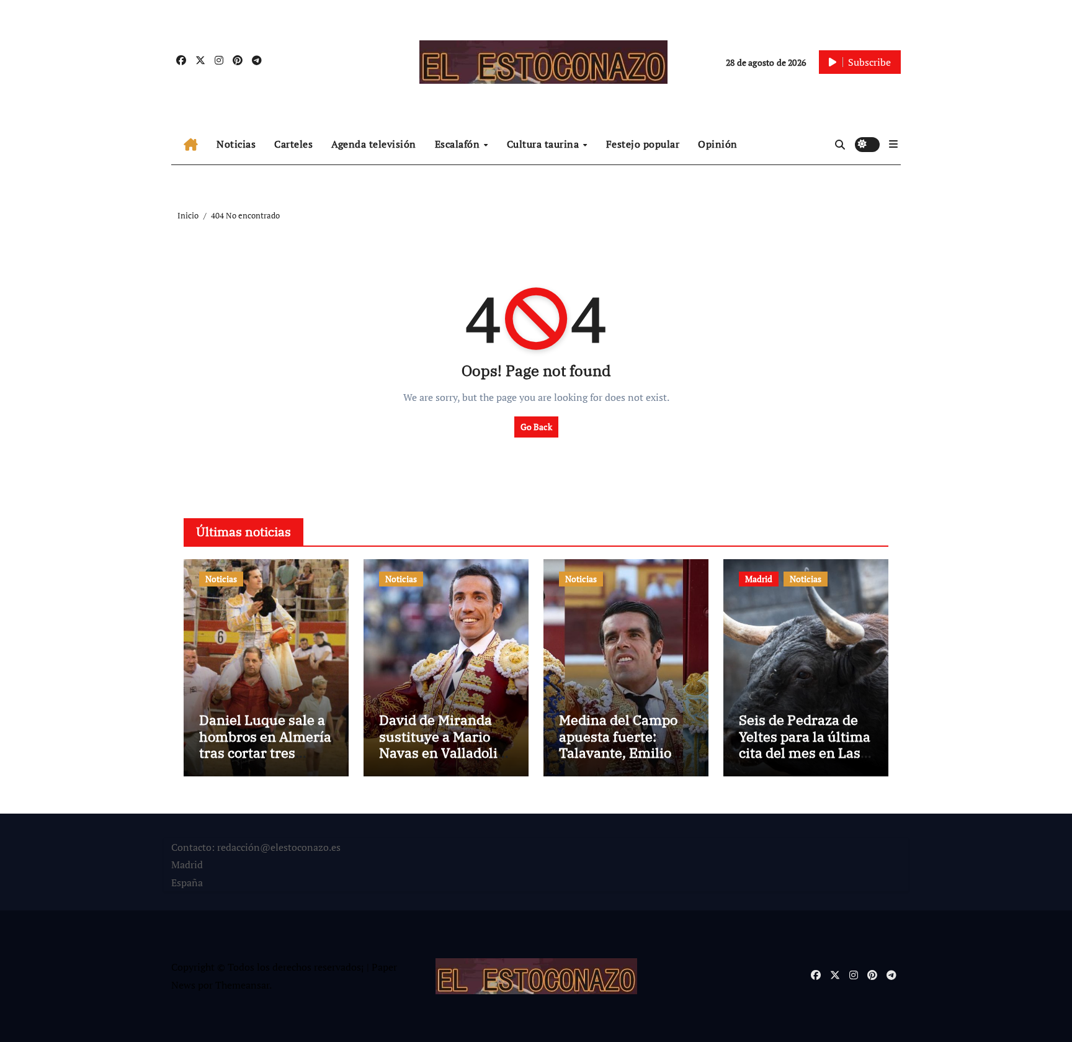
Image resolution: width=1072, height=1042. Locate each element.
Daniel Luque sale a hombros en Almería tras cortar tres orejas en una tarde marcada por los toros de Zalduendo (265, 761)
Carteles (293, 144)
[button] (893, 144)
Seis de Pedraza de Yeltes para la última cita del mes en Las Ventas (804, 744)
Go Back (536, 427)
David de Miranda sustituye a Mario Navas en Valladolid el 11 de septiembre (442, 744)
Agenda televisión (373, 144)
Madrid (758, 579)
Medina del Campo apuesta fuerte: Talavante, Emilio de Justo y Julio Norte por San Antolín (624, 752)
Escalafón (459, 144)
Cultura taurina (544, 144)
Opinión (718, 144)
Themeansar (242, 985)
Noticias (236, 144)
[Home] (190, 144)
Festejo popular (643, 144)
